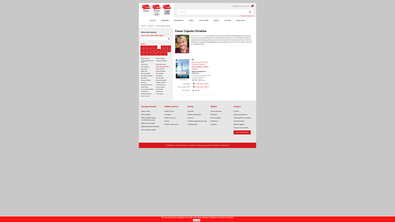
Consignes (167, 114)
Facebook (214, 124)
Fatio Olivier (144, 64)
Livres (191, 20)
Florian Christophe (161, 80)
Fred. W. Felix (159, 89)
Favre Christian (145, 67)
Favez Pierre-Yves (160, 64)
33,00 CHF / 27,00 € (202, 84)
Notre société (145, 111)
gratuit (197, 90)
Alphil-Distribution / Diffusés (150, 126)
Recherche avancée (247, 16)
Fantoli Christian (160, 58)
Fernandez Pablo (145, 73)
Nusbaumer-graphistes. (204, 145)
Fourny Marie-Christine (147, 89)
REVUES (216, 20)
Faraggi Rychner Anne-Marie (147, 61)
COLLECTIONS (203, 20)
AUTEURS (227, 20)
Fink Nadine (159, 76)
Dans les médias (216, 118)
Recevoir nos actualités (241, 128)
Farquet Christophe (161, 61)
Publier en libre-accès (171, 124)
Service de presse (216, 111)
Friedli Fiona (159, 91)
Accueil (153, 20)
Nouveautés (178, 20)
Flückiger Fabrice (160, 82)
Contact (236, 111)
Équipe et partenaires (240, 114)
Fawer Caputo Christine (162, 67)
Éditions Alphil (145, 114)
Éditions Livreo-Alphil (148, 123)
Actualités (214, 114)
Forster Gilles (144, 87)
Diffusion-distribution (194, 114)
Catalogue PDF (192, 124)
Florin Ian (143, 82)
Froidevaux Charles (146, 94)
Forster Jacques (160, 87)
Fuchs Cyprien (160, 94)
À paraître (165, 20)
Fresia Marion (144, 91)
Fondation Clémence (146, 85)
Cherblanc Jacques (198, 64)
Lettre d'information (242, 132)
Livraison (190, 118)
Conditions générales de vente (197, 121)
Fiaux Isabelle (159, 73)
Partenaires (214, 121)
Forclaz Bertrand (160, 85)
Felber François (160, 69)
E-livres (166, 121)
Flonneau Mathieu (146, 80)
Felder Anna (144, 71)
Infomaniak (225, 145)
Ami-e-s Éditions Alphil (148, 130)
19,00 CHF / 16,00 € (202, 87)
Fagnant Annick (145, 58)
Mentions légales (239, 124)
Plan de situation (239, 121)
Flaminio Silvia (160, 78)
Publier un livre (169, 111)
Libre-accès (240, 20)
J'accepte (196, 220)
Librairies (190, 111)
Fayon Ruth (144, 69)
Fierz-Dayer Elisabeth (147, 76)
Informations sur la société (242, 118)
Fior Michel (144, 78)
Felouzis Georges (160, 71)
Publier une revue (169, 118)
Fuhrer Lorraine (145, 96)
